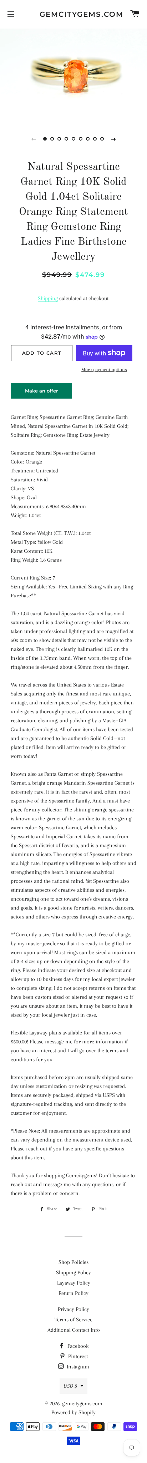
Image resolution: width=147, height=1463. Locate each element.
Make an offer (41, 393)
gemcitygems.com (74, 14)
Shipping (48, 298)
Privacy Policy (73, 1309)
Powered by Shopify (73, 1412)
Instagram (77, 1366)
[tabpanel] (73, 74)
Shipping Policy (73, 1272)
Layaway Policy (73, 1283)
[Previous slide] (33, 139)
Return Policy (73, 1293)
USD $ (70, 1386)
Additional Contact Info (73, 1330)
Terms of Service (73, 1319)
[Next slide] (113, 139)
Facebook (77, 1346)
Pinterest (77, 1356)
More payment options (104, 369)
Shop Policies (73, 1262)
